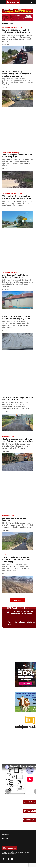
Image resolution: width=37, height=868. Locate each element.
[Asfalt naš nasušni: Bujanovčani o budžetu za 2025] (17, 422)
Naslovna (5, 23)
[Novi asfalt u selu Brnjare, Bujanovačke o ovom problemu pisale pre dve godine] (17, 99)
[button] (3, 2)
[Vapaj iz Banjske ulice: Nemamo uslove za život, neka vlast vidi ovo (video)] (17, 584)
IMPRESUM (5, 835)
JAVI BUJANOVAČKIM (8, 27)
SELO (21, 27)
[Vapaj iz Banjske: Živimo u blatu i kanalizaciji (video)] (17, 179)
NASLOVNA (16, 27)
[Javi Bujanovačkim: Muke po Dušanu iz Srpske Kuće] (17, 300)
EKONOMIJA (11, 395)
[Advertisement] (18, 126)
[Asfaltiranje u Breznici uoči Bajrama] (17, 541)
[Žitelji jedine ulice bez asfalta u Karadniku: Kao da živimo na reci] (17, 219)
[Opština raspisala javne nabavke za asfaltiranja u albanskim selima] (17, 462)
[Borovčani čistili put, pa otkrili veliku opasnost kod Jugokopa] (17, 55)
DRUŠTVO (5, 152)
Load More (17, 600)
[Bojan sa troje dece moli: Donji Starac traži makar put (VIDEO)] (17, 341)
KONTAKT (5, 838)
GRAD (9, 555)
